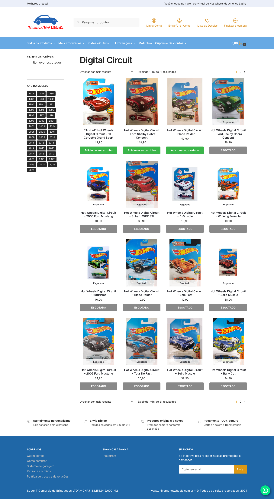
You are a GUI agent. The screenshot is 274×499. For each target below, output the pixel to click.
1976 (41, 93)
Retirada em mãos (39, 471)
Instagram (109, 456)
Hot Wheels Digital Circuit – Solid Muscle (228, 293)
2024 (42, 164)
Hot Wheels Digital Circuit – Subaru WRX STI (142, 214)
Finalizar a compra (235, 25)
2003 (42, 126)
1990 (31, 104)
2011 (31, 142)
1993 (31, 109)
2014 (31, 148)
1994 (41, 109)
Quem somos (35, 456)
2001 (52, 120)
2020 (31, 159)
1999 (31, 120)
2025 (52, 164)
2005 (31, 131)
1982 (31, 98)
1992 (50, 104)
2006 (42, 131)
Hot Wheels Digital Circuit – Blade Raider (185, 132)
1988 (41, 98)
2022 (52, 159)
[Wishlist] (111, 84)
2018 (41, 153)
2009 (42, 137)
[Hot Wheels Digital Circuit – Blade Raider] (185, 101)
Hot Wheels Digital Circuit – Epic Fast (185, 293)
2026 (31, 170)
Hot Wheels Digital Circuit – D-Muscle (185, 214)
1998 (50, 115)
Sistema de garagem (40, 466)
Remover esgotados (47, 62)
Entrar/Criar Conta (179, 25)
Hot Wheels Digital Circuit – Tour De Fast (142, 371)
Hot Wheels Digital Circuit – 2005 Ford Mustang (98, 214)
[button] (239, 43)
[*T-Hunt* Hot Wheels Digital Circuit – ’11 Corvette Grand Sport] (98, 101)
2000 (41, 120)
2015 (41, 148)
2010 (52, 137)
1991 (41, 104)
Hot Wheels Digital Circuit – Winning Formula (228, 214)
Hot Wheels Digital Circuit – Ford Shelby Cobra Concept (142, 133)
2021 (41, 159)
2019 (51, 153)
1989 (50, 98)
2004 (53, 126)
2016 (51, 148)
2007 (52, 131)
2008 (31, 137)
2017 (31, 153)
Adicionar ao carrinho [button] (99, 150)
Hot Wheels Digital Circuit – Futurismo (98, 293)
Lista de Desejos (207, 25)
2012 (41, 142)
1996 (31, 115)
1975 (31, 93)
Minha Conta (154, 25)
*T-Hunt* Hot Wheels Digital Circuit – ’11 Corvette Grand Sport (98, 133)
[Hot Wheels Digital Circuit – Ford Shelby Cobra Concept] (142, 101)
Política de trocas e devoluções (48, 476)
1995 (51, 109)
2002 (31, 126)
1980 (51, 93)
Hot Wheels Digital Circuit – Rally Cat (228, 371)
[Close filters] (65, 57)
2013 (51, 142)
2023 (31, 164)
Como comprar (37, 461)
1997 (41, 115)
